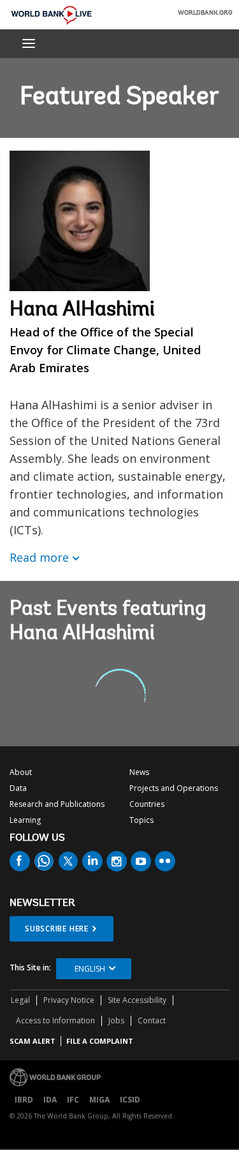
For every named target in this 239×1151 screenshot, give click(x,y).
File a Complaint (99, 1041)
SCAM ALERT (32, 1041)
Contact (152, 1020)
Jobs (116, 1020)
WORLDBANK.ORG (205, 13)
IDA (50, 1099)
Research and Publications (57, 804)
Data (18, 788)
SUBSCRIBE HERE (57, 928)
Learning (25, 820)
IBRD (24, 1099)
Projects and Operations (173, 788)
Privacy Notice (68, 1000)
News (139, 772)
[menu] (28, 43)
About (21, 772)
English (90, 968)
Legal (20, 1000)
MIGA (99, 1099)
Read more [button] (39, 557)
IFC (73, 1099)
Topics (141, 820)
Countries (146, 804)
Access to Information (55, 1020)
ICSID (130, 1099)
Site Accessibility (137, 1000)
